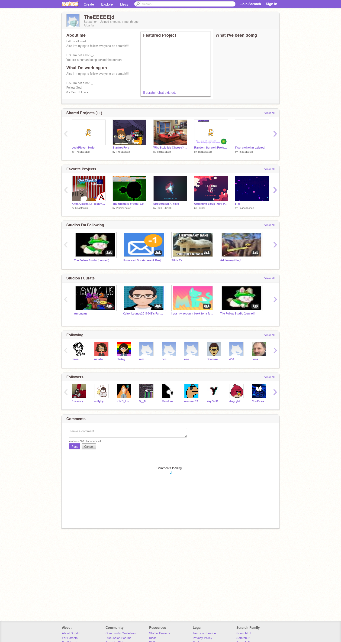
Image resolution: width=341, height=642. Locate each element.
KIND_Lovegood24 (124, 401)
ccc (164, 359)
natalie (98, 359)
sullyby (99, 401)
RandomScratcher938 (169, 401)
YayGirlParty (214, 401)
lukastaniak (81, 208)
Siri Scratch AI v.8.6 (166, 204)
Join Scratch (251, 3)
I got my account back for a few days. (192, 313)
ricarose (212, 359)
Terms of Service (204, 633)
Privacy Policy (202, 638)
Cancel (88, 446)
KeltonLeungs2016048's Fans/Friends (143, 313)
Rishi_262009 (164, 208)
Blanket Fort (121, 147)
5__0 (142, 401)
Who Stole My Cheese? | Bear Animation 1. (170, 147)
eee (186, 359)
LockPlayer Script (83, 147)
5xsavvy (77, 401)
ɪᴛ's (237, 204)
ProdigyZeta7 (123, 208)
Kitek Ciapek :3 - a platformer (89, 204)
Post (74, 446)
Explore (107, 4)
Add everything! (230, 260)
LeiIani (201, 208)
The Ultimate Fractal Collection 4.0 (129, 204)
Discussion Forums (119, 638)
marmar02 (191, 401)
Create (89, 4)
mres (75, 359)
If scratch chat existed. (159, 92)
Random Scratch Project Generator (211, 147)
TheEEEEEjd (82, 151)
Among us (80, 313)
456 (231, 359)
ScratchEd (243, 633)
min (141, 359)
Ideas (124, 4)
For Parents (70, 638)
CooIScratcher (259, 401)
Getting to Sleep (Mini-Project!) (211, 204)
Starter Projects (159, 633)
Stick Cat (177, 260)
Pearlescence (246, 208)
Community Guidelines (121, 633)
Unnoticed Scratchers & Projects (143, 260)
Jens (255, 359)
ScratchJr (242, 638)
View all (269, 112)
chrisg (121, 359)
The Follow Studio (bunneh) (91, 260)
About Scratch (71, 633)
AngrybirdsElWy (237, 401)
